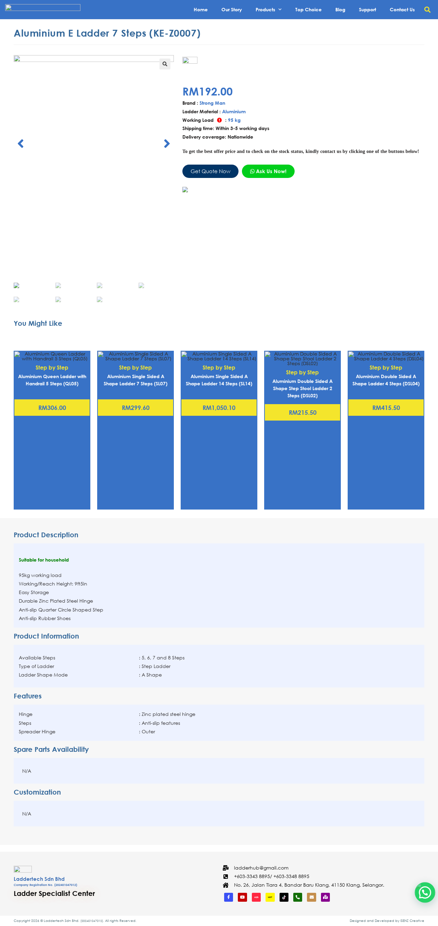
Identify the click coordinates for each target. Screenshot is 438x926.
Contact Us (402, 9)
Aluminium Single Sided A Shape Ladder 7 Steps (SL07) (135, 379)
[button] (427, 9)
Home (201, 9)
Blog (340, 9)
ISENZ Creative (412, 920)
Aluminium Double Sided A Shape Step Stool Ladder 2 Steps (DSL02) (302, 388)
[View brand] (212, 67)
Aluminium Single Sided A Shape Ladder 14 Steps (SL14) (219, 379)
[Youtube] (242, 897)
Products (265, 9)
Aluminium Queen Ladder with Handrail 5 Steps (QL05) (52, 379)
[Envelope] (311, 897)
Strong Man (212, 103)
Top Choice (308, 9)
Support (367, 9)
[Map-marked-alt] (325, 897)
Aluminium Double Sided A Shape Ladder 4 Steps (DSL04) (386, 379)
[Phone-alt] (297, 897)
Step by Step (52, 367)
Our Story (231, 9)
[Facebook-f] (228, 897)
